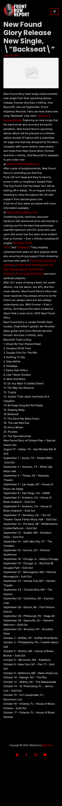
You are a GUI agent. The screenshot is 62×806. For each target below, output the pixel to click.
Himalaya (23, 247)
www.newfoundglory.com (21, 212)
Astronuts (47, 745)
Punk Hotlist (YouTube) (29, 273)
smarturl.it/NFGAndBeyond (22, 164)
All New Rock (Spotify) (28, 265)
